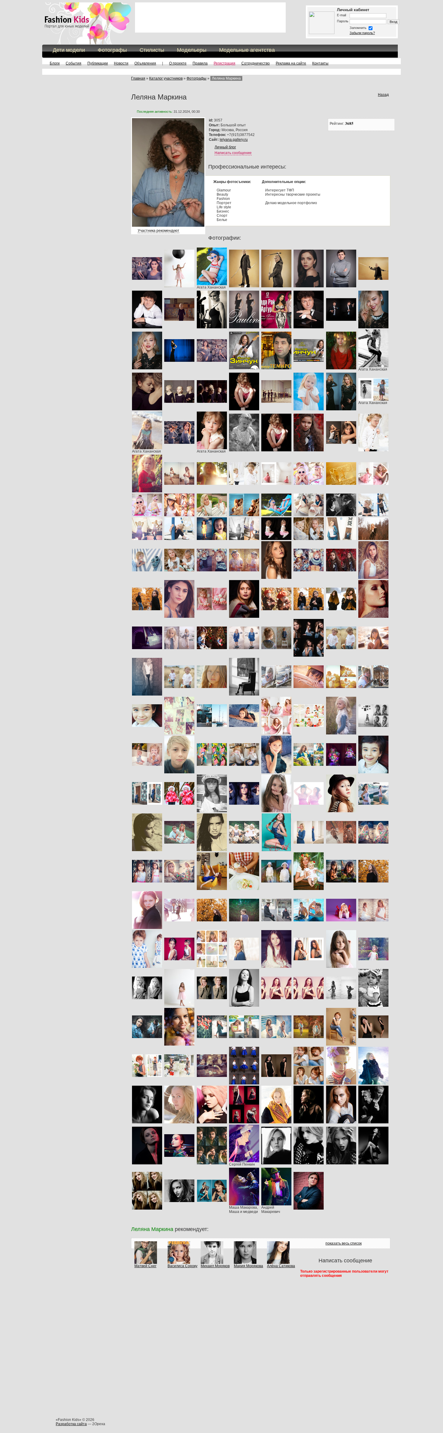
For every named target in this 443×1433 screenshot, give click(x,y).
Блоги (55, 63)
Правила (200, 63)
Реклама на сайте (291, 63)
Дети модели (69, 50)
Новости (121, 63)
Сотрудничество (255, 63)
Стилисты (152, 50)
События (73, 63)
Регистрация (224, 63)
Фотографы (112, 50)
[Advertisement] (210, 17)
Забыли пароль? (362, 33)
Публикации (97, 63)
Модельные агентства (247, 50)
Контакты (320, 63)
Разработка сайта (71, 1424)
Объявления (145, 63)
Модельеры (191, 50)
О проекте (178, 63)
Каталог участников (166, 78)
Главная (138, 78)
